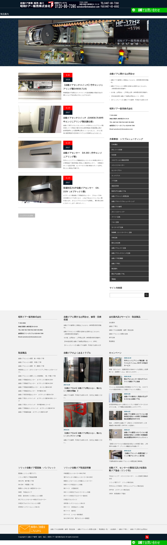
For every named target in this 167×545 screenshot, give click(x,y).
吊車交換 (114, 237)
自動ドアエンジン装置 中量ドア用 (29, 362)
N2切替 (114, 155)
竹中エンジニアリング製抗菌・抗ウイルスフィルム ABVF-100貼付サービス (136, 363)
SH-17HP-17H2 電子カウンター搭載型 (76, 518)
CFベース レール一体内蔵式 (73, 514)
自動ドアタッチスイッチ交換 (121, 253)
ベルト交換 (115, 222)
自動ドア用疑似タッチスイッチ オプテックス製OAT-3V (36, 408)
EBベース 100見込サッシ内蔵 (74, 507)
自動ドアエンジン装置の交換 (118, 334)
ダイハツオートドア (118, 212)
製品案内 (114, 268)
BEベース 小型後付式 (71, 488)
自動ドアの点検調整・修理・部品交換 (121, 330)
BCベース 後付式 (70, 511)
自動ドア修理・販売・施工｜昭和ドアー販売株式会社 (46, 537)
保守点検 (112, 337)
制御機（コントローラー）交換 (122, 232)
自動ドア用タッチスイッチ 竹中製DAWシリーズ (34, 404)
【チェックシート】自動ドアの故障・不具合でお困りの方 (129, 100)
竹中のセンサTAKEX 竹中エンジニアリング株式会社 (126, 486)
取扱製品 (112, 341)
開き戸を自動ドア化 (118, 274)
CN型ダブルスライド (70, 499)
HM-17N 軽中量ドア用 (26, 481)
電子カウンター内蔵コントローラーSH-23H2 (78, 477)
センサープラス (117, 170)
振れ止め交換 (116, 243)
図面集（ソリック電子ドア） (27, 473)
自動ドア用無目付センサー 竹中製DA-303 (32, 391)
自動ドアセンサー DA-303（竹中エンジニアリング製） (82, 155)
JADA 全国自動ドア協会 (117, 493)
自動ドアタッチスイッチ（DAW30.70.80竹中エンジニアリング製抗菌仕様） (83, 120)
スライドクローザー (118, 165)
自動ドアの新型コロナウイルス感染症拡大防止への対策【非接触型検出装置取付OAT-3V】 (136, 416)
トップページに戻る (26, 215)
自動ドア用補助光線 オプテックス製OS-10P (33, 412)
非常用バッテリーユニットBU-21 (29, 507)
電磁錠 (114, 279)
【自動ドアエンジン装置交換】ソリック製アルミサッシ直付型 (136, 454)
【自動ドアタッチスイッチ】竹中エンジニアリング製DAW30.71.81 (83, 87)
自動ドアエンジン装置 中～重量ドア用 (31, 366)
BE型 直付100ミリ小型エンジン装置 (30, 496)
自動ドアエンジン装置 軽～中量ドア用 (32, 358)
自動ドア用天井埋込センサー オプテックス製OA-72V (35, 394)
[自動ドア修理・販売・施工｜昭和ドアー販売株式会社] (69, 7)
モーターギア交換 (117, 227)
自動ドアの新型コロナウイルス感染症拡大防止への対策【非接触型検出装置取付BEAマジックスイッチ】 (128, 436)
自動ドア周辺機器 (117, 258)
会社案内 (112, 322)
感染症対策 (115, 186)
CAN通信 (114, 144)
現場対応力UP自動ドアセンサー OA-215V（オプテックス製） (81, 190)
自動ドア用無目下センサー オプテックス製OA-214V (35, 383)
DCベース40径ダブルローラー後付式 (75, 496)
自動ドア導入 (116, 263)
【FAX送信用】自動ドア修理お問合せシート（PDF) (127, 96)
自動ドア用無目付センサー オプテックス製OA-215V (35, 379)
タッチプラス (116, 175)
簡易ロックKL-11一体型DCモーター (29, 488)
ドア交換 (114, 180)
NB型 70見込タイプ (25, 492)
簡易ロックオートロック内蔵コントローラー (78, 481)
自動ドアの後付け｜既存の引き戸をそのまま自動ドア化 (136, 398)
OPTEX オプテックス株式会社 (119, 490)
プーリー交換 (116, 217)
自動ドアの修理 (117, 206)
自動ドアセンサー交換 (119, 248)
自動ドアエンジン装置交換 (120, 196)
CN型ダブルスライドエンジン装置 (29, 503)
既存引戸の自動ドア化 (119, 191)
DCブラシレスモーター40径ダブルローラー (32, 499)
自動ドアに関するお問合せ (138, 529)
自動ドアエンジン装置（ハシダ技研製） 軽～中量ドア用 (37, 376)
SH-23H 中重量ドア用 (25, 484)
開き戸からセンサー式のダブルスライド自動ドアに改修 (136, 380)
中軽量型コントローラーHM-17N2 (75, 473)
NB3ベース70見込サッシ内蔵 (73, 484)
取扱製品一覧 (103, 529)
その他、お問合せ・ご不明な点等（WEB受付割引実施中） (129, 92)
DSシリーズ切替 (117, 149)
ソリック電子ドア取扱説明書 (27, 477)
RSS (147, 537)
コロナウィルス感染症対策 (120, 160)
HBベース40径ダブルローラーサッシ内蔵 (77, 492)
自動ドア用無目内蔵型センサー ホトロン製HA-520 (35, 387)
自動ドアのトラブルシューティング (123, 201)
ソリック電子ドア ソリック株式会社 (121, 482)
